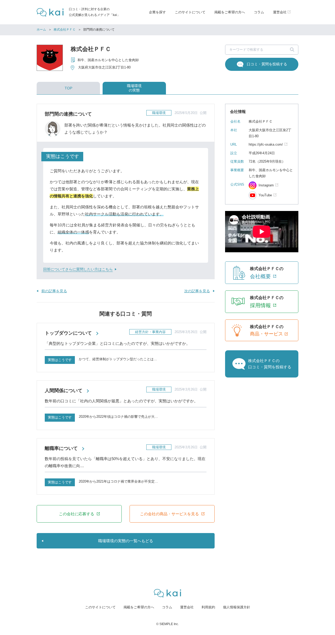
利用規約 (208, 607)
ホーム (41, 29)
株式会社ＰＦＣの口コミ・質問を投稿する (269, 363)
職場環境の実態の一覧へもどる (125, 541)
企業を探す (157, 12)
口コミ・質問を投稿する (267, 64)
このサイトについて (190, 12)
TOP (68, 88)
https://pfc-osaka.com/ (266, 144)
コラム (259, 12)
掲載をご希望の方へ (229, 12)
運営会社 (187, 607)
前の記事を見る (54, 291)
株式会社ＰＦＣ (65, 29)
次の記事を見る (197, 291)
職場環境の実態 (134, 88)
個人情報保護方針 (236, 607)
